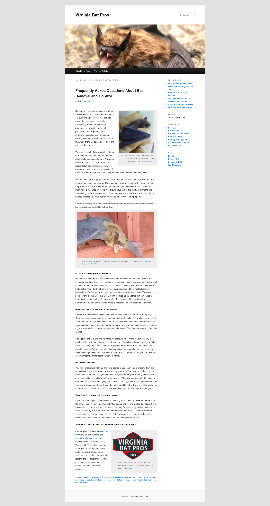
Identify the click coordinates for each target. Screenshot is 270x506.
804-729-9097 (147, 161)
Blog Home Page (83, 71)
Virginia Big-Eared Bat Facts (180, 104)
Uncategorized (174, 145)
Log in (171, 156)
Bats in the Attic (175, 136)
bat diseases (116, 477)
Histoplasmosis (149, 480)
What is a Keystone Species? (180, 107)
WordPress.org (174, 165)
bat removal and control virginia (130, 480)
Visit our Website (101, 71)
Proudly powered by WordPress (135, 496)
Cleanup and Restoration (179, 139)
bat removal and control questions (102, 480)
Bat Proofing (173, 130)
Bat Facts (172, 127)
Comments (175, 162)
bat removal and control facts (133, 477)
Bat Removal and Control (93, 477)
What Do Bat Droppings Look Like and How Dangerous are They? (181, 86)
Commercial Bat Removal (179, 142)
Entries (173, 159)
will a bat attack (81, 482)
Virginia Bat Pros (92, 15)
